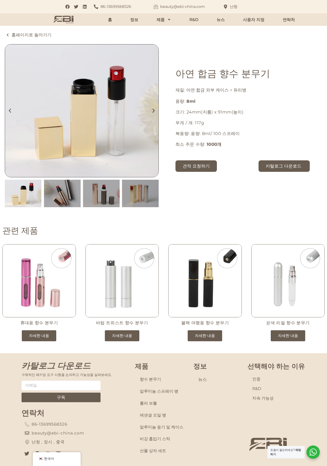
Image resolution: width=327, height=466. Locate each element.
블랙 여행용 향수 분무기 (205, 322)
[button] (10, 111)
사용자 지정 (254, 19)
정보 (134, 19)
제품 (161, 19)
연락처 (289, 19)
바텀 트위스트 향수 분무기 (122, 322)
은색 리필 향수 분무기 (288, 322)
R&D (193, 19)
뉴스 (221, 19)
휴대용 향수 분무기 (39, 322)
